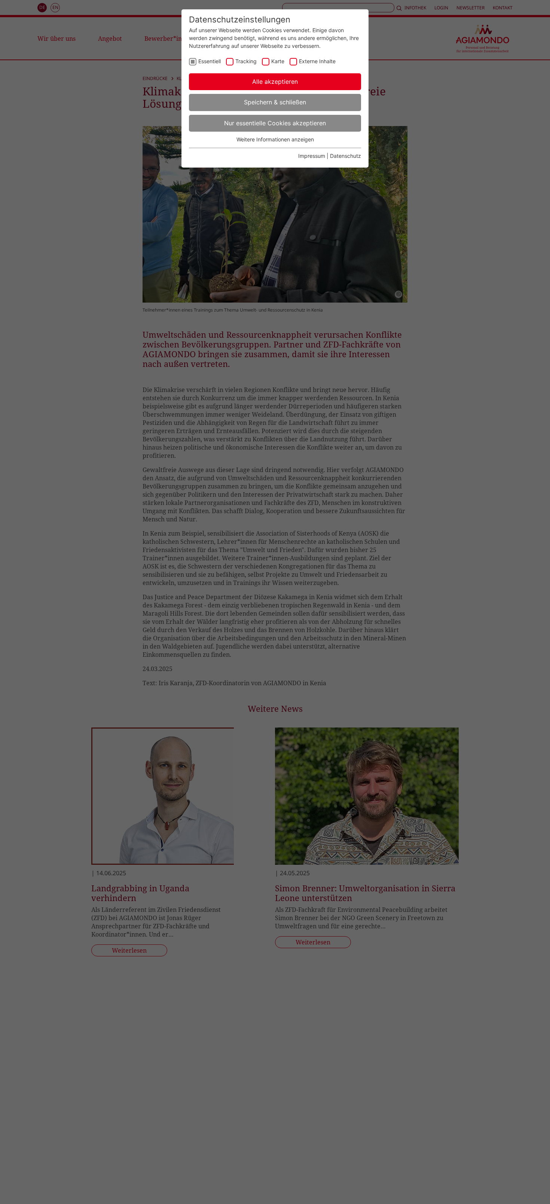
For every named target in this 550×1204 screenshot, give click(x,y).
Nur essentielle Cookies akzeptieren (275, 123)
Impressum (311, 156)
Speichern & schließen (275, 102)
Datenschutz (345, 156)
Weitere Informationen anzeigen (275, 139)
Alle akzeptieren (275, 81)
